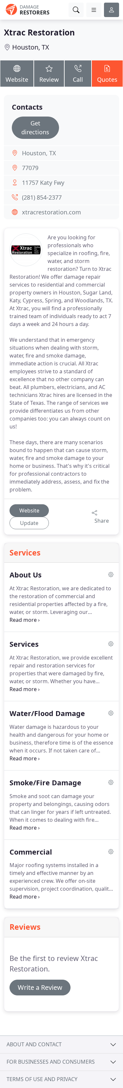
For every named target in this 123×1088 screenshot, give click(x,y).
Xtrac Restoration (39, 32)
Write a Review (40, 987)
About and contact (34, 1044)
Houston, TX (30, 47)
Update (29, 523)
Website (17, 79)
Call (78, 79)
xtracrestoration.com (51, 212)
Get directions (35, 127)
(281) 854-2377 (42, 197)
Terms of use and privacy (42, 1079)
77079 (30, 168)
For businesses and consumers (51, 1061)
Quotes (107, 79)
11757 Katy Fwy (43, 182)
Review (49, 79)
